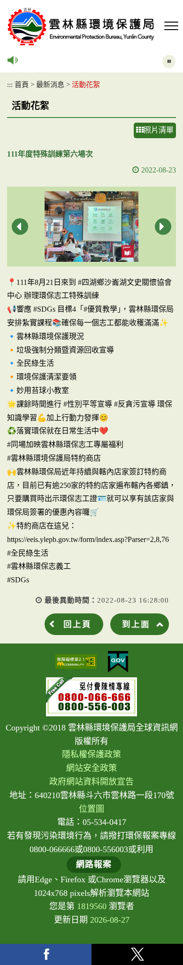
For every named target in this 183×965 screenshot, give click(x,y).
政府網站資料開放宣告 (91, 781)
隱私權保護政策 (91, 754)
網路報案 (94, 864)
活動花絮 (86, 84)
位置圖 (91, 809)
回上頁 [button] (77, 624)
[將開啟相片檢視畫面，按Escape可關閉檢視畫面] (91, 226)
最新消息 (50, 84)
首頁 (22, 84)
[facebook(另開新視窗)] (46, 954)
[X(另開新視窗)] (137, 954)
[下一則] (163, 226)
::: (10, 84)
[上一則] (20, 226)
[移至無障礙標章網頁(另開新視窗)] (76, 661)
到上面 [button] (136, 624)
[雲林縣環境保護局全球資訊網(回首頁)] (81, 27)
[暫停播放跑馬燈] (168, 61)
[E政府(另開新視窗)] (118, 662)
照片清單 (159, 130)
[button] (171, 26)
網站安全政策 (91, 768)
